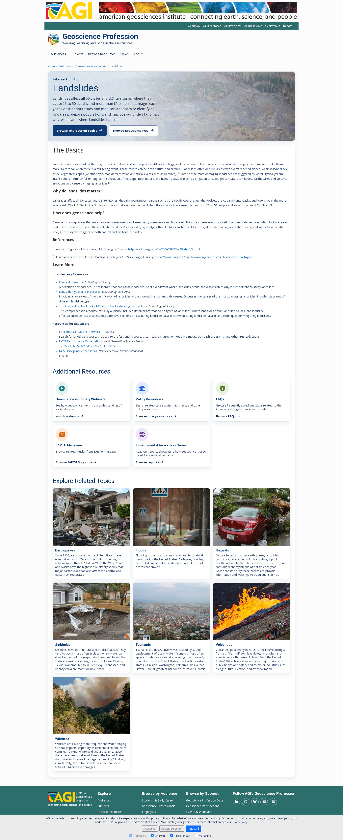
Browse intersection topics (77, 130)
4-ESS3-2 (79, 346)
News (124, 54)
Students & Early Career (158, 800)
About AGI (194, 26)
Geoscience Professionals (158, 806)
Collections (65, 66)
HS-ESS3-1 (110, 346)
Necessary (140, 835)
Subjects (77, 54)
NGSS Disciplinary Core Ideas (78, 351)
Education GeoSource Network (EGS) (83, 332)
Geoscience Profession (100, 37)
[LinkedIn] (236, 801)
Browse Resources (102, 54)
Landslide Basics (70, 282)
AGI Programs (233, 26)
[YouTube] (264, 801)
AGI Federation (212, 26)
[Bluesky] (255, 801)
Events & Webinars (198, 812)
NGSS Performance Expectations (81, 341)
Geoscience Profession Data (204, 800)
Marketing (205, 835)
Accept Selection (171, 828)
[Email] (273, 801)
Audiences (58, 54)
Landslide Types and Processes (79, 292)
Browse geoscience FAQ (130, 130)
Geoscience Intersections (91, 66)
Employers (149, 812)
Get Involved (272, 26)
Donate (287, 26)
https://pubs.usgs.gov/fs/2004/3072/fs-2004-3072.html (164, 249)
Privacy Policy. (240, 822)
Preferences (182, 835)
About (138, 54)
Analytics (160, 835)
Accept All (150, 828)
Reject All (193, 828)
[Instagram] (245, 801)
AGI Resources (253, 26)
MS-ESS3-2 (93, 346)
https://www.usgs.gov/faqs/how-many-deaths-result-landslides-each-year (204, 257)
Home (51, 66)
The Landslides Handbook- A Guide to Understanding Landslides (102, 306)
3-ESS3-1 (65, 346)
